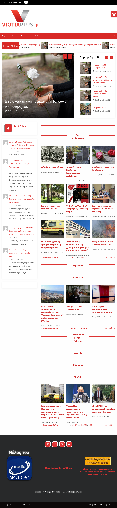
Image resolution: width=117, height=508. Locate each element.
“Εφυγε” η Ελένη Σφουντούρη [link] (74, 307)
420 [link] (71, 257)
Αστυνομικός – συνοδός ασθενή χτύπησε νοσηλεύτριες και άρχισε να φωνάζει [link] (77, 245)
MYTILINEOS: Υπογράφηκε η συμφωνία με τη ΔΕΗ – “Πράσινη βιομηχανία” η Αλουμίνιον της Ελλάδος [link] (52, 313)
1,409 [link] (91, 257)
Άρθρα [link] (14, 36)
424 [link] (84, 257)
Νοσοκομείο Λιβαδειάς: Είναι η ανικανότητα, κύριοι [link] (102, 309)
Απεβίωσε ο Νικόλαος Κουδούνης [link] (103, 168)
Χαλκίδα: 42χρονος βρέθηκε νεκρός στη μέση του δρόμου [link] (51, 244)
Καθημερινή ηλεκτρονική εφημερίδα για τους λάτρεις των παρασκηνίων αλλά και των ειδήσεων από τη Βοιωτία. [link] (97, 471)
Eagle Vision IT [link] (109, 505)
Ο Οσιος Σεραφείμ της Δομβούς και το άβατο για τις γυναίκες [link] (22, 199)
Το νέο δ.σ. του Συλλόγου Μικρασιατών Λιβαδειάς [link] (73, 171)
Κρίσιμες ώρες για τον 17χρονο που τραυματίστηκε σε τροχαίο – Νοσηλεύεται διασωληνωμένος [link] (52, 412)
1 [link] (67, 257)
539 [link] (90, 425)
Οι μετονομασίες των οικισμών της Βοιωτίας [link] (21, 253)
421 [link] (75, 257)
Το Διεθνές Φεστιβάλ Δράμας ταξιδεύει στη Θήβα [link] (77, 209)
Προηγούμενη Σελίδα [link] (49, 257)
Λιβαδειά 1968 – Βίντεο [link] (52, 167)
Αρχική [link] (4, 36)
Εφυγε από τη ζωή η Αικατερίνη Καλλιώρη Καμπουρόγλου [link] (102, 75)
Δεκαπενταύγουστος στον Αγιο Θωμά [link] (51, 207)
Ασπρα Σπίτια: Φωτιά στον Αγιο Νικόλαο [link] (103, 243)
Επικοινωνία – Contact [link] (29, 36)
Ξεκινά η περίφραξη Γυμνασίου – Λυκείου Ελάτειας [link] (102, 209)
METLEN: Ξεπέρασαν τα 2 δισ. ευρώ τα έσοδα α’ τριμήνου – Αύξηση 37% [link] (21, 231)
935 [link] (90, 328)
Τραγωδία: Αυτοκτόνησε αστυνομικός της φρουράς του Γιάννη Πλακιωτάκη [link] (76, 412)
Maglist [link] (92, 505)
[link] (114, 14)
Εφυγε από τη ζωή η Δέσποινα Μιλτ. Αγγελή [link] (64, 107)
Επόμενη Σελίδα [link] (108, 257)
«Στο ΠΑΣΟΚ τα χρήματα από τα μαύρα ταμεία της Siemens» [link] (103, 409)
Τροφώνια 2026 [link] (99, 102)
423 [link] (81, 257)
